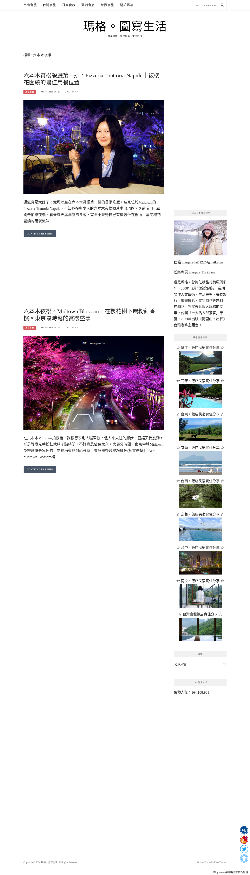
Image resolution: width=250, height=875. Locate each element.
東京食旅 (29, 92)
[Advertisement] (93, 280)
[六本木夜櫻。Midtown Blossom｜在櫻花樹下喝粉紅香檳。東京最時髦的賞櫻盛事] (93, 383)
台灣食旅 (49, 5)
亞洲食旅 (88, 5)
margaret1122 (50, 91)
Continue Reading (40, 234)
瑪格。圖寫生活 (125, 26)
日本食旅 (69, 5)
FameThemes (220, 862)
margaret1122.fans (201, 272)
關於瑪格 (126, 5)
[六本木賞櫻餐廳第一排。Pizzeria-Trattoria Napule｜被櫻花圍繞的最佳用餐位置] (93, 147)
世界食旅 (107, 5)
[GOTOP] (244, 858)
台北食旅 (30, 5)
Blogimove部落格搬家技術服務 (230, 872)
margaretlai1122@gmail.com (202, 262)
